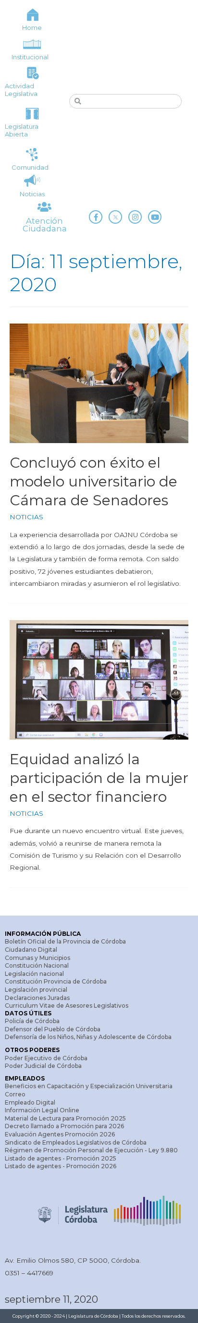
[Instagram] (135, 217)
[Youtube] (154, 217)
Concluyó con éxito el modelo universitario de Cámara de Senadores (93, 481)
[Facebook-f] (95, 217)
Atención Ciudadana (45, 224)
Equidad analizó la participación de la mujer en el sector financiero (99, 778)
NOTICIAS (26, 517)
